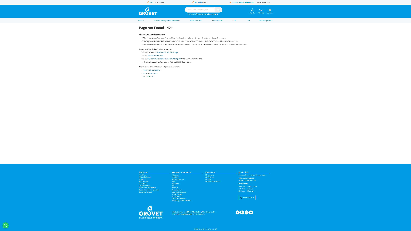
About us (175, 175)
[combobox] (203, 10)
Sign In (252, 13)
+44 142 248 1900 (264, 2)
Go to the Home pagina (151, 70)
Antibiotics (143, 183)
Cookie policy (177, 196)
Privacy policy (177, 194)
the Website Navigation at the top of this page (164, 59)
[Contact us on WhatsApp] (6, 225)
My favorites (209, 177)
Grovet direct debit (179, 192)
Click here (250, 191)
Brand (216, 14)
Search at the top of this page (167, 52)
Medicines (142, 175)
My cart (208, 179)
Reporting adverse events (181, 201)
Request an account (212, 181)
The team (175, 177)
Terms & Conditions (179, 198)
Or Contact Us (148, 76)
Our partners (177, 190)
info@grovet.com (250, 180)
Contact (175, 188)
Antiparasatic (144, 181)
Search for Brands (145, 192)
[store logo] (148, 11)
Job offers (175, 183)
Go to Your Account (150, 73)
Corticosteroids (144, 186)
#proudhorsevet (178, 179)
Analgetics (142, 179)
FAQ (173, 186)
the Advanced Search (155, 56)
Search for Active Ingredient (149, 190)
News (174, 181)
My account (209, 175)
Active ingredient (205, 14)
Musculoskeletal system (147, 188)
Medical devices (144, 177)
